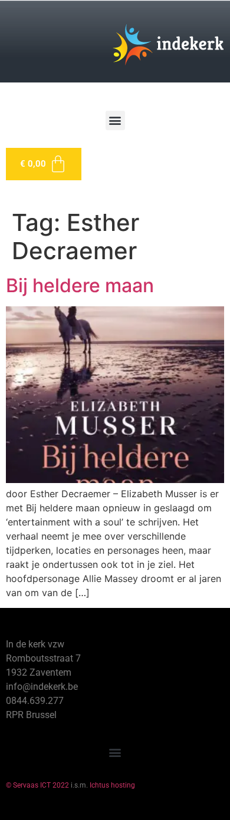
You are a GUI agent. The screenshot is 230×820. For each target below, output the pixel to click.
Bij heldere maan (80, 285)
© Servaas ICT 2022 (37, 785)
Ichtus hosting (112, 785)
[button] (115, 120)
